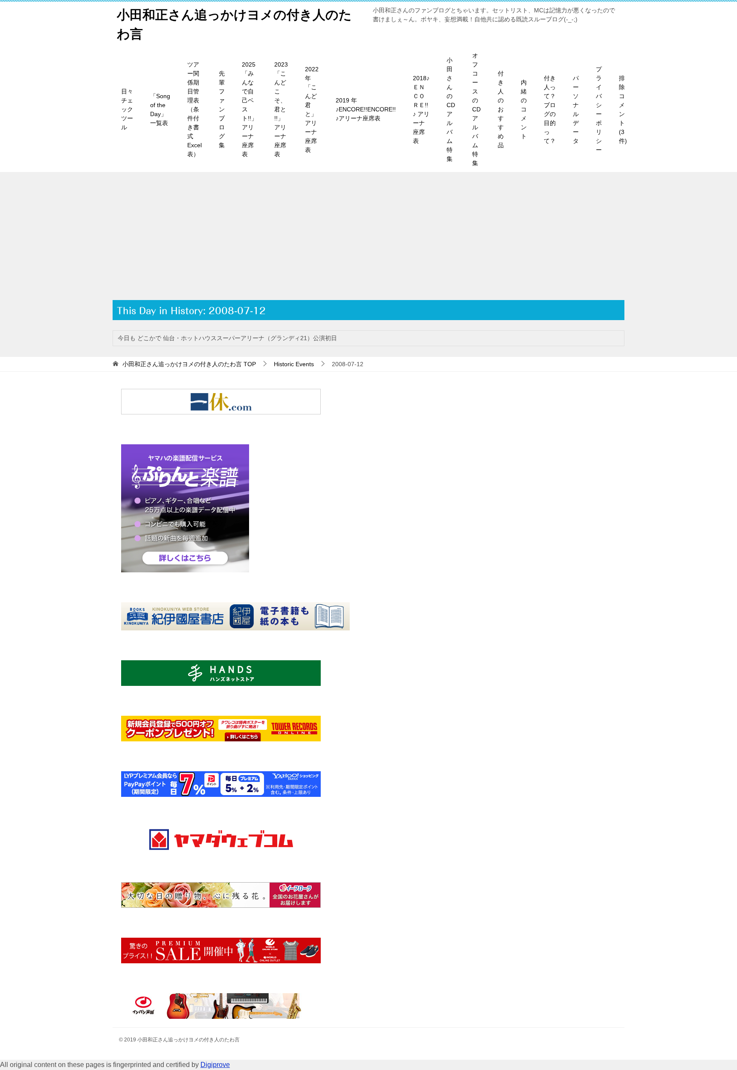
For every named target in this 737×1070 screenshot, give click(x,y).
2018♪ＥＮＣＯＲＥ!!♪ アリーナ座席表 (421, 109)
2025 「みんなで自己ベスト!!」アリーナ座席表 (249, 109)
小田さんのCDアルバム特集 (451, 109)
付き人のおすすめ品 (501, 109)
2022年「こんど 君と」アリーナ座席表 (312, 109)
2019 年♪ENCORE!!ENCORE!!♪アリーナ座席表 (366, 109)
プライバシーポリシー (599, 109)
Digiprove (215, 1064)
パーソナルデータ (576, 109)
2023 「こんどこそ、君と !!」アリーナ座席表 (281, 109)
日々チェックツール (127, 109)
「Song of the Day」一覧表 (160, 109)
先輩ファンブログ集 (222, 109)
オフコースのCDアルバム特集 (476, 109)
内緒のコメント (524, 109)
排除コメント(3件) (623, 109)
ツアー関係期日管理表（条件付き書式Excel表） (194, 109)
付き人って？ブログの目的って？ (550, 109)
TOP (189, 364)
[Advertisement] (368, 236)
